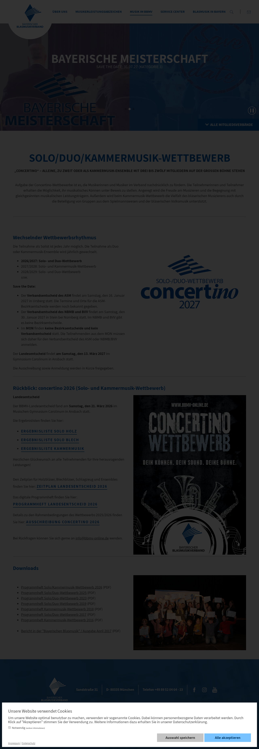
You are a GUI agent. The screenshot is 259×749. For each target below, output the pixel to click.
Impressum (14, 743)
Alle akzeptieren (227, 737)
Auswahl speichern (180, 737)
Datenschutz (28, 743)
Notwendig (28, 728)
